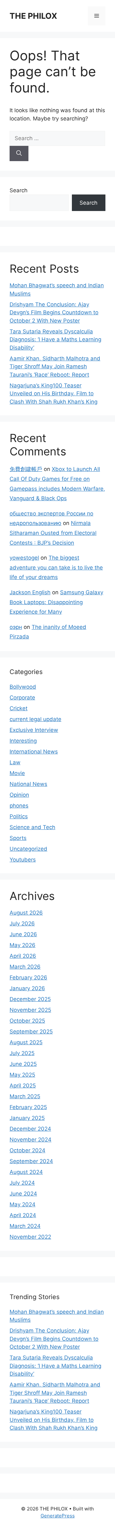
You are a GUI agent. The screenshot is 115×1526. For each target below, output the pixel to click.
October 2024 (27, 1150)
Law (15, 762)
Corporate (22, 697)
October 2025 (27, 1021)
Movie (17, 773)
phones (19, 805)
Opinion (19, 795)
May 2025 (22, 1075)
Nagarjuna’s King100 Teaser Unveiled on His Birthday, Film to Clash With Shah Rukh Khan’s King (53, 393)
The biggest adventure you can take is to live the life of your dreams (56, 567)
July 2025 (22, 1053)
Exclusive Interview (34, 730)
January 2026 (27, 988)
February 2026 (28, 977)
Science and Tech (32, 827)
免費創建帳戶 (26, 469)
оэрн (16, 627)
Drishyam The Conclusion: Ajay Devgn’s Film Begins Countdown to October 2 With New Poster (54, 312)
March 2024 (25, 1226)
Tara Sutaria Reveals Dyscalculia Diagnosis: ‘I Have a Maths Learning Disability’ (55, 339)
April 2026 (23, 956)
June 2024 (23, 1193)
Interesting (23, 741)
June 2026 (23, 934)
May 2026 (22, 945)
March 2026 (25, 967)
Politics (19, 816)
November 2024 (30, 1139)
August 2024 (26, 1172)
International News (34, 751)
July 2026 (22, 923)
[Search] (19, 153)
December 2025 (30, 999)
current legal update (35, 719)
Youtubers (23, 859)
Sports (18, 838)
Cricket (18, 708)
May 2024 (22, 1204)
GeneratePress (58, 1516)
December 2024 (30, 1129)
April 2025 (23, 1085)
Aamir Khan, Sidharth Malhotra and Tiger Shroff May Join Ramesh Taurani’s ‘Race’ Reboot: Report (55, 366)
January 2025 (27, 1118)
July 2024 (22, 1183)
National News (28, 784)
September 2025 (31, 1031)
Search (18, 190)
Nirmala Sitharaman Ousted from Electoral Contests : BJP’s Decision (53, 533)
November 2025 (30, 1010)
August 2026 (26, 912)
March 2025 (25, 1096)
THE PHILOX (33, 16)
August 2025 (26, 1042)
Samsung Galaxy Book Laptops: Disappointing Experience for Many (56, 602)
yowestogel (24, 558)
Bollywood (23, 687)
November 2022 (30, 1237)
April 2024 (23, 1215)
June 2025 (23, 1064)
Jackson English (30, 592)
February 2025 (28, 1107)
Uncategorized (28, 849)
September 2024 (31, 1161)
